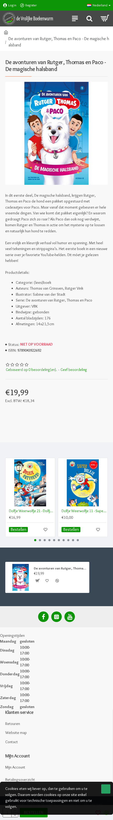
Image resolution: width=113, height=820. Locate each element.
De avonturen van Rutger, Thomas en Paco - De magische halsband (60, 568)
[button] (35, 540)
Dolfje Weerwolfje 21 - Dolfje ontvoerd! (31, 510)
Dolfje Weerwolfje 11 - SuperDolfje (83, 510)
